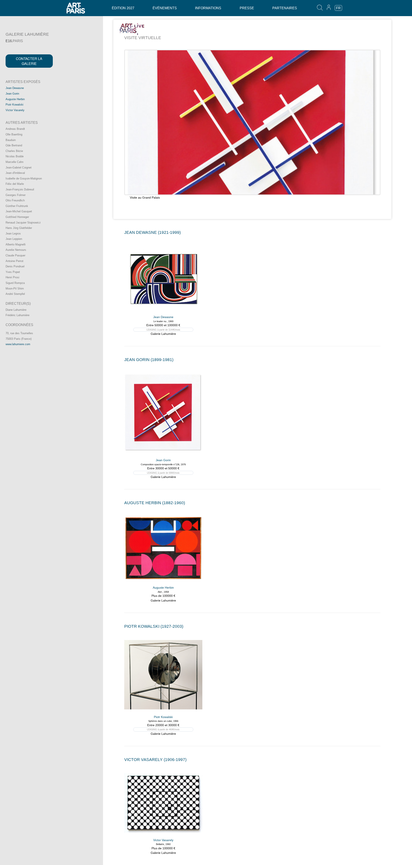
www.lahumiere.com (18, 344)
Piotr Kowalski (14, 104)
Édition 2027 (123, 8)
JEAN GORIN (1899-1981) (148, 359)
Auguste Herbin (15, 99)
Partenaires (284, 8)
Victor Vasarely (15, 110)
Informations (208, 8)
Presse (247, 8)
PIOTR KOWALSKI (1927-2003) (153, 626)
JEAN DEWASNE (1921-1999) (152, 232)
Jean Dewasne (15, 88)
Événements (165, 8)
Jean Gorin (12, 93)
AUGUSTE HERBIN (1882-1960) (154, 503)
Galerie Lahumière (163, 333)
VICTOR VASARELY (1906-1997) (155, 759)
